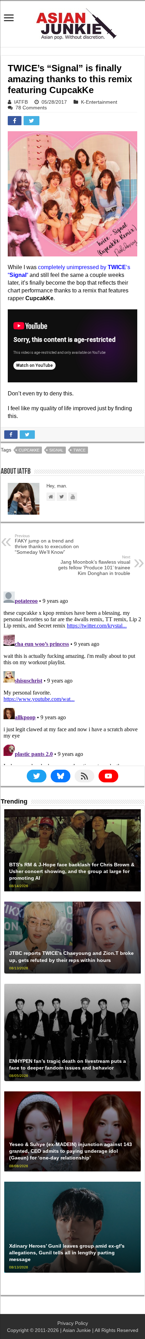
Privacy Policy (72, 1323)
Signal (56, 450)
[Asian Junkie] (72, 22)
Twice (79, 450)
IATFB (21, 102)
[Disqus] (72, 677)
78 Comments (31, 107)
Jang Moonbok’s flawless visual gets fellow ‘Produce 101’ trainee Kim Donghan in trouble (94, 565)
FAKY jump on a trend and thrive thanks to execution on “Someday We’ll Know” (47, 544)
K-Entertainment (99, 102)
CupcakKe (29, 450)
